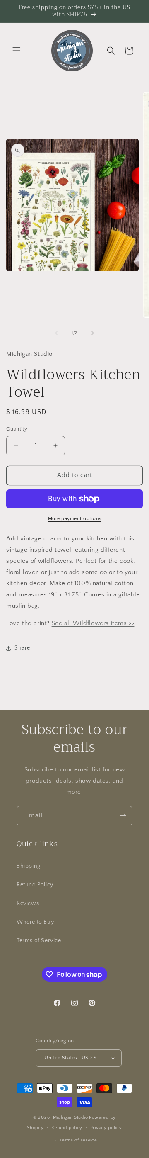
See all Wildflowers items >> (93, 623)
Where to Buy (35, 922)
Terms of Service (39, 940)
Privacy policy (106, 1127)
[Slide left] (56, 333)
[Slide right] (93, 333)
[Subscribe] (123, 815)
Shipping (29, 866)
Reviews (28, 903)
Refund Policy (35, 884)
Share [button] (22, 648)
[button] (16, 50)
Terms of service (78, 1140)
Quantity (16, 429)
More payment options (74, 518)
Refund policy (66, 1127)
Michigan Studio (70, 1117)
